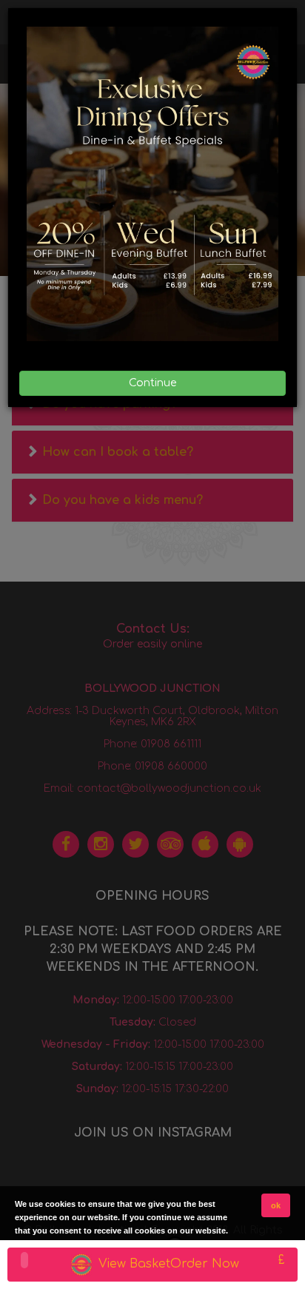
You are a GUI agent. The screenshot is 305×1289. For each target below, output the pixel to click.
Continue (152, 382)
